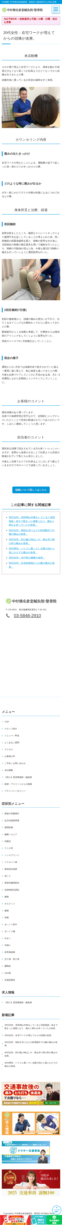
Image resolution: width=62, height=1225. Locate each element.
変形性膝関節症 (12, 883)
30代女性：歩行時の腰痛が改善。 (27, 557)
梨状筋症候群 (11, 869)
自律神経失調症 (12, 890)
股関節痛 (9, 827)
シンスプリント (12, 855)
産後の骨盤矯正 (12, 813)
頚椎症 (8, 841)
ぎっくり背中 (11, 924)
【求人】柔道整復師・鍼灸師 (18, 777)
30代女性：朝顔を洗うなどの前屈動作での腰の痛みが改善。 (31, 1044)
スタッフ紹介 (11, 728)
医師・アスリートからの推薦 (18, 784)
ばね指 (8, 973)
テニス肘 (9, 848)
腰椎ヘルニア (11, 834)
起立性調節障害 (12, 820)
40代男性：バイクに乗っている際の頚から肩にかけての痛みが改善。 (31, 1064)
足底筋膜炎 (10, 980)
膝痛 (7, 896)
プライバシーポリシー (15, 791)
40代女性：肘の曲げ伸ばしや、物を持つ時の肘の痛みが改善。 (31, 1054)
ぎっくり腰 (10, 931)
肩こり (8, 876)
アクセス (9, 749)
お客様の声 (10, 756)
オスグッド (10, 904)
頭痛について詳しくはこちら (31, 490)
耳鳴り (8, 945)
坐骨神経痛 (10, 952)
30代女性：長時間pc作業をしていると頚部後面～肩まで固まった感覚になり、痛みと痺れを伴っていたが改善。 (32, 521)
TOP (7, 722)
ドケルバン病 (11, 862)
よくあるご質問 (12, 742)
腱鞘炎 (8, 966)
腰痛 (7, 910)
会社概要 (9, 770)
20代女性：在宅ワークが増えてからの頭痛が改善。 (29, 1035)
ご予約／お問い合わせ (15, 763)
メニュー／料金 (12, 735)
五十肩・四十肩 (12, 959)
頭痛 (7, 917)
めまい (8, 938)
